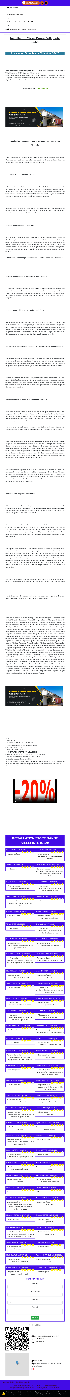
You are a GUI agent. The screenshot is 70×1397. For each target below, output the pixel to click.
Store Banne (38, 1361)
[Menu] (46, 3)
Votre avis (35, 1307)
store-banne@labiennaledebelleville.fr (46, 1336)
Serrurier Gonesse (50, 1385)
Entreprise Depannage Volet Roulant (22, 1387)
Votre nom (35, 1283)
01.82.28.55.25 (32, 3)
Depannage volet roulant (21, 1385)
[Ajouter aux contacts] (42, 3)
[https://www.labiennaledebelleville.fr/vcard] (17, 1338)
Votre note (35, 1299)
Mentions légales (8, 1382)
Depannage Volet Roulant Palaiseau (48, 1387)
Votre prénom (35, 1291)
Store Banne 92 (37, 1385)
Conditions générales (23, 1382)
